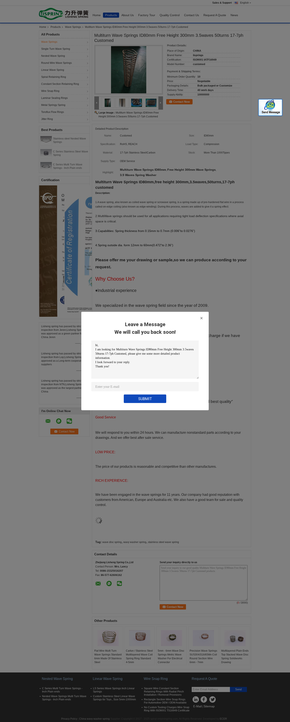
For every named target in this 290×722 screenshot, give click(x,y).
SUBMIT (145, 399)
